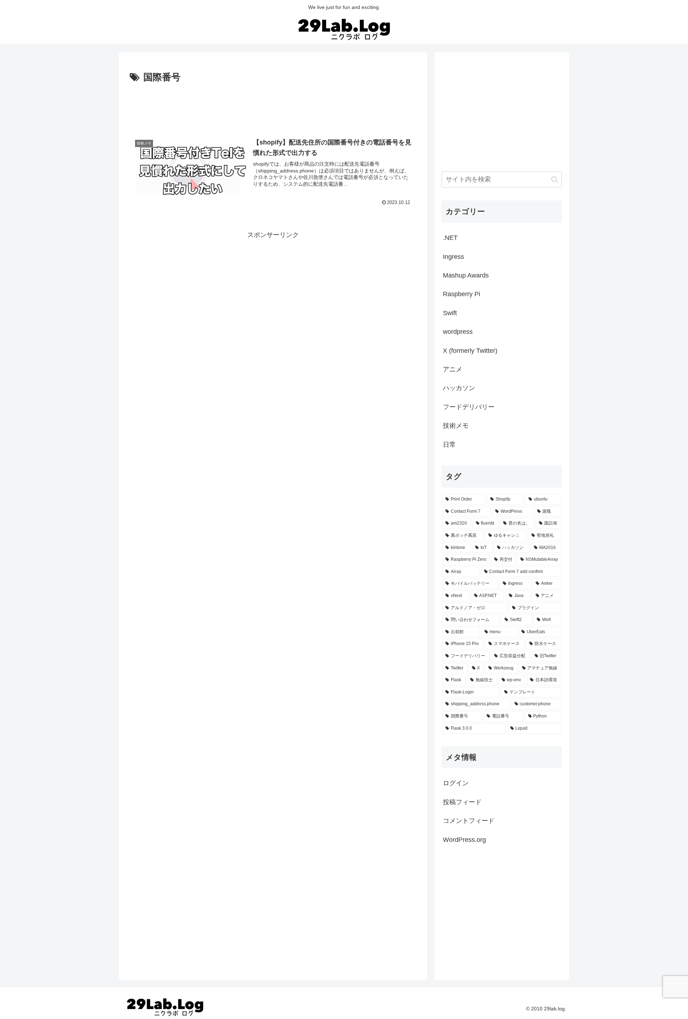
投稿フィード (462, 802)
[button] (554, 179)
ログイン (456, 783)
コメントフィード (468, 820)
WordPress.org (464, 839)
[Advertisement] (273, 105)
